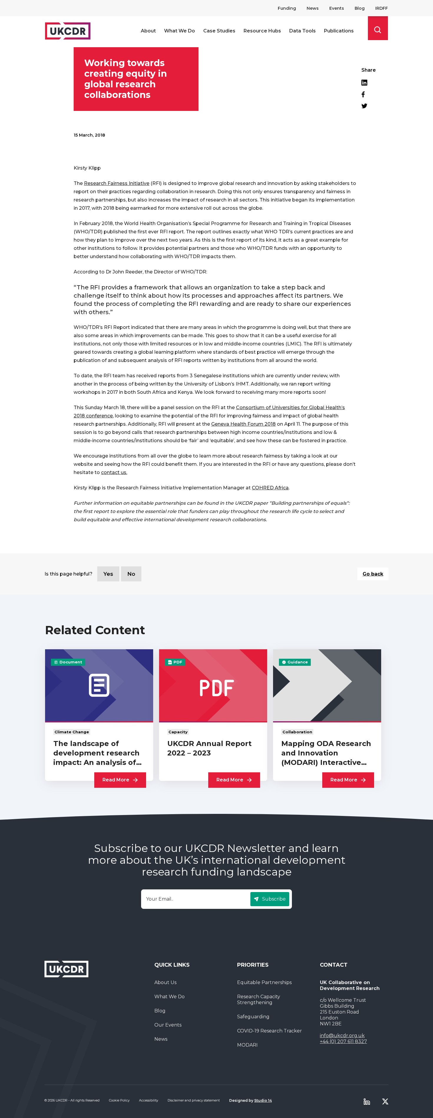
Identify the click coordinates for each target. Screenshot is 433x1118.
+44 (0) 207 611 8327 (343, 1041)
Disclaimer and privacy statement (194, 1100)
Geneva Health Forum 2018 (243, 424)
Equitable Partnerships (264, 982)
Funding (287, 8)
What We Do (179, 31)
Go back (373, 574)
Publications (339, 31)
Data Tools (302, 31)
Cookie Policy (119, 1100)
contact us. (114, 472)
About (148, 31)
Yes (108, 574)
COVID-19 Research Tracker (269, 1031)
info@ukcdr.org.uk (342, 1035)
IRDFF (381, 8)
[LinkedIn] (368, 83)
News (313, 8)
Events (336, 8)
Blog (360, 8)
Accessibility (148, 1100)
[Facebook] (368, 94)
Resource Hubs (262, 31)
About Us (165, 982)
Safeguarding (253, 1016)
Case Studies (219, 31)
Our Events (167, 1025)
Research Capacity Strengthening (258, 999)
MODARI (247, 1045)
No (131, 574)
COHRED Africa (270, 488)
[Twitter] (368, 106)
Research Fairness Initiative (116, 183)
